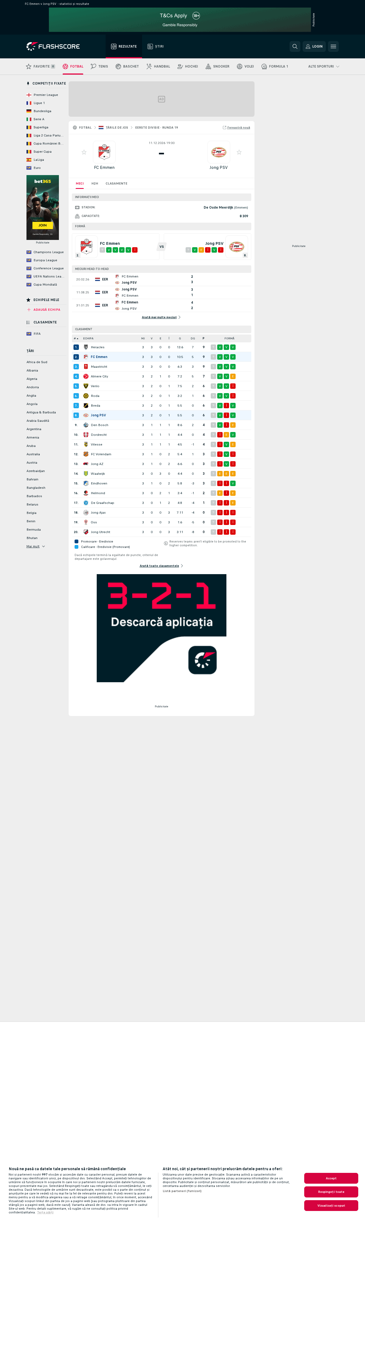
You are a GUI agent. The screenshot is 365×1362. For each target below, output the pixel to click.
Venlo (95, 386)
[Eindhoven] (86, 483)
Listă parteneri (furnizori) (182, 1191)
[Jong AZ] (86, 464)
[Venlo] (86, 386)
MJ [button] (143, 338)
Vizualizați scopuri (331, 1205)
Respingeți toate (331, 1192)
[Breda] (86, 405)
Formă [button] (230, 338)
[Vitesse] (86, 444)
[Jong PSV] (86, 415)
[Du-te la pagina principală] (56, 46)
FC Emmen (104, 167)
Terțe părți (45, 1212)
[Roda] (86, 396)
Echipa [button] (88, 338)
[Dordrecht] (86, 434)
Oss (94, 522)
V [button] (152, 338)
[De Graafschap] (86, 503)
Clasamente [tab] (116, 183)
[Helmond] (86, 493)
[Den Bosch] (86, 425)
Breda (95, 405)
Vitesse (96, 444)
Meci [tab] (80, 183)
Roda (95, 396)
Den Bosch (99, 425)
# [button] (75, 338)
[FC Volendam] (86, 454)
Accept (331, 1178)
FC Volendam (101, 454)
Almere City (99, 376)
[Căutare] (295, 46)
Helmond (98, 493)
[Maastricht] (86, 366)
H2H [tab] (94, 183)
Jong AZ (97, 464)
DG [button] (193, 338)
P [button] (204, 338)
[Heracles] (86, 347)
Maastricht (99, 366)
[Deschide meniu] (333, 46)
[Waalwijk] (86, 473)
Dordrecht (99, 435)
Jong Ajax (98, 512)
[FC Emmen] (86, 357)
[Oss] (86, 522)
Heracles (98, 347)
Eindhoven (99, 483)
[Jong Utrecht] (86, 532)
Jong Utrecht (100, 532)
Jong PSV (219, 167)
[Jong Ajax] (86, 512)
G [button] (180, 338)
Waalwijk (98, 473)
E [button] (160, 338)
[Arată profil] (104, 152)
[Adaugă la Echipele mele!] (84, 152)
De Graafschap (102, 503)
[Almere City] (86, 376)
